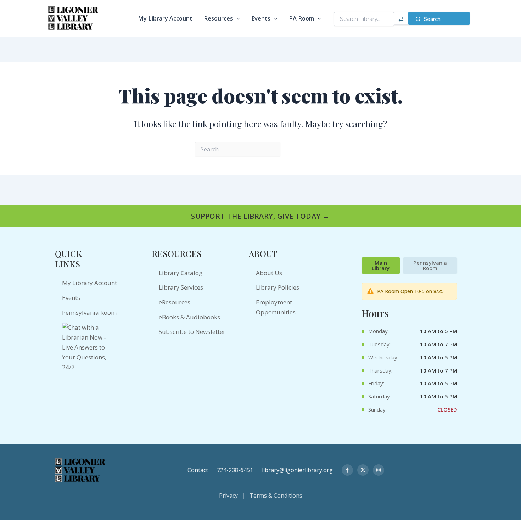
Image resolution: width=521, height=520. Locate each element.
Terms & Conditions (276, 495)
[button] (236, 18)
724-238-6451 (235, 470)
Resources (218, 18)
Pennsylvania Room (89, 312)
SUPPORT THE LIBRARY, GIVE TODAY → (260, 216)
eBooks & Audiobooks (189, 317)
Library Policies (277, 287)
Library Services (181, 287)
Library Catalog (180, 273)
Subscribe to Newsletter (192, 332)
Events (260, 18)
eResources (174, 302)
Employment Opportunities (276, 307)
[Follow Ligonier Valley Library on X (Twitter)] (363, 470)
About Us (269, 273)
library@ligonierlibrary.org (297, 470)
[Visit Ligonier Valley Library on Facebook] (347, 470)
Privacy (228, 495)
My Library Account (165, 18)
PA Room (301, 18)
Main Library (381, 265)
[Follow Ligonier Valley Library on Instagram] (378, 470)
